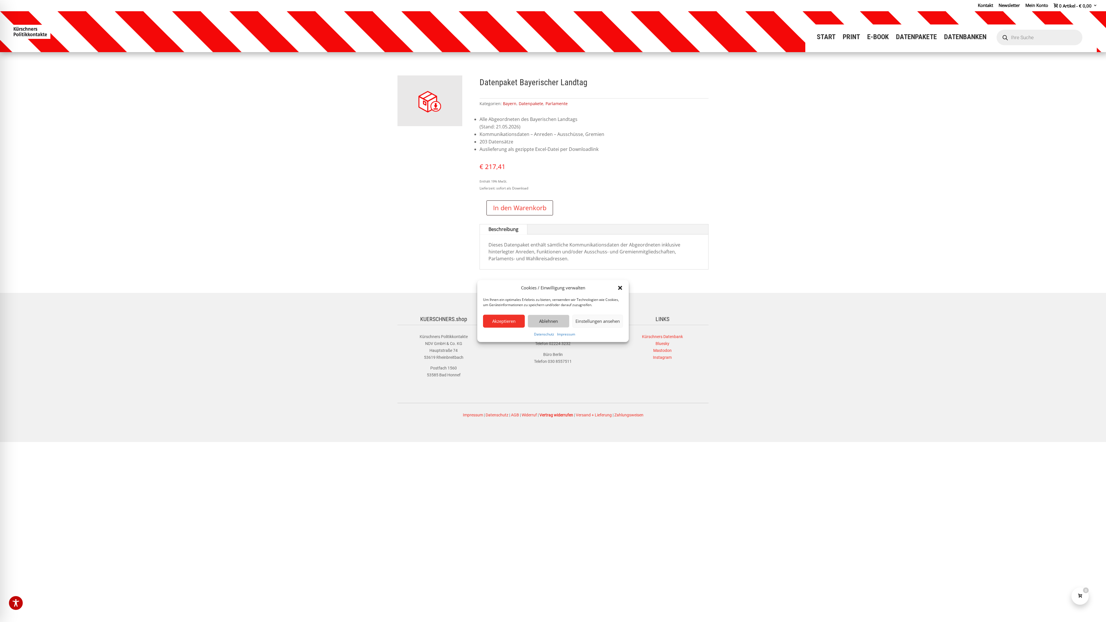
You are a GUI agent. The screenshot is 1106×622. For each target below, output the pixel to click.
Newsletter (1009, 5)
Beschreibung (503, 229)
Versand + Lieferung (594, 415)
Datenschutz (544, 334)
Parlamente (557, 103)
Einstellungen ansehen (597, 321)
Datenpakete (531, 103)
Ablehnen (548, 321)
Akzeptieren (504, 321)
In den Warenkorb (519, 207)
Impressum (566, 334)
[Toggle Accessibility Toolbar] (15, 603)
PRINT (851, 38)
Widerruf (529, 415)
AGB (515, 415)
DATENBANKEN (965, 38)
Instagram (662, 357)
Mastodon (662, 350)
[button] (620, 288)
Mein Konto (1036, 5)
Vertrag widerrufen (556, 415)
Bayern (509, 103)
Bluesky (662, 343)
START (826, 38)
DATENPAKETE (916, 38)
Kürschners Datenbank (662, 336)
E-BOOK (878, 38)
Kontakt (985, 5)
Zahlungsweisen (628, 415)
